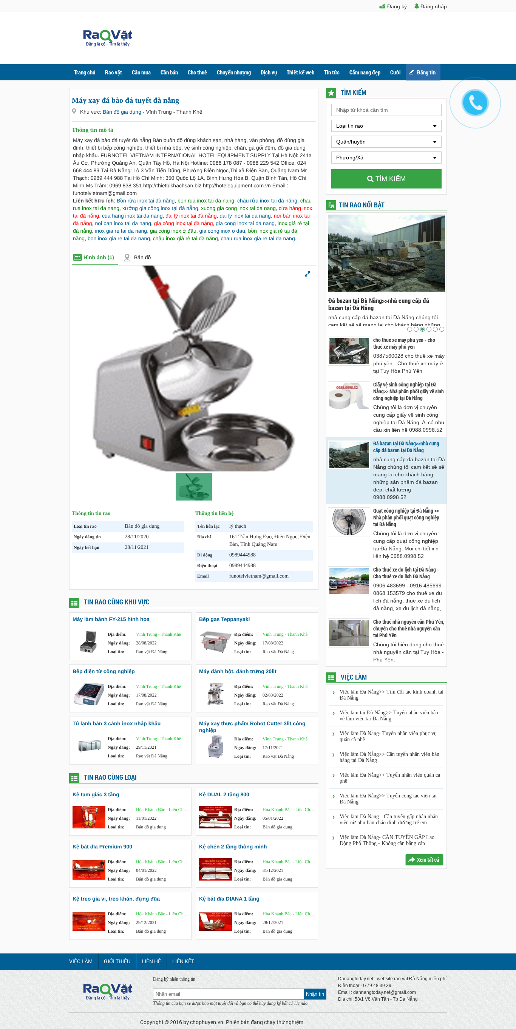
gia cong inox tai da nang (245, 223)
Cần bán (169, 72)
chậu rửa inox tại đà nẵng (267, 201)
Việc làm (81, 961)
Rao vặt (113, 72)
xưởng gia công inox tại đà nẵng (160, 208)
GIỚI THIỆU (117, 961)
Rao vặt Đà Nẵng (151, 651)
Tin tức (332, 72)
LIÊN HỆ (151, 961)
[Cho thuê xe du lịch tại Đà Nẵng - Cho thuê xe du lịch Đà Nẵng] (349, 580)
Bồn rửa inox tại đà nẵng (146, 201)
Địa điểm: (117, 634)
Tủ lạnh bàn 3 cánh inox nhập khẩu (117, 723)
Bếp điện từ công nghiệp (104, 671)
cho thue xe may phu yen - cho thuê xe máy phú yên (404, 343)
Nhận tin (315, 994)
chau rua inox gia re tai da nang (258, 238)
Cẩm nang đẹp (364, 72)
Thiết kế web (300, 72)
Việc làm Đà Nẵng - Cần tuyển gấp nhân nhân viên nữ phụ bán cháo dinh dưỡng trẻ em (389, 819)
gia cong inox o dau (222, 231)
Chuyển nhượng (234, 72)
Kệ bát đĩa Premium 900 (102, 847)
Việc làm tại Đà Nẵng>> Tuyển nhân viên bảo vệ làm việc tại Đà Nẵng (389, 716)
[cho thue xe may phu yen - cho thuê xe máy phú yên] (349, 351)
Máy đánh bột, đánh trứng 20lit (238, 671)
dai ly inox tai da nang (244, 216)
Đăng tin (426, 72)
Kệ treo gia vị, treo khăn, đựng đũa (116, 899)
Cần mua (141, 72)
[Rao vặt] (107, 45)
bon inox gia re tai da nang (119, 238)
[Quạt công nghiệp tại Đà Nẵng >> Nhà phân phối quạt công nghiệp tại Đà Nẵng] (349, 521)
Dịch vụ (269, 72)
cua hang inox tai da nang (132, 216)
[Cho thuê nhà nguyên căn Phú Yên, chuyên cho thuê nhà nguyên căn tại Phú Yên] (349, 632)
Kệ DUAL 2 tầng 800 (224, 794)
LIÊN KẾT (183, 961)
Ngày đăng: (119, 643)
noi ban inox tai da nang (123, 223)
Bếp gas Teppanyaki (224, 619)
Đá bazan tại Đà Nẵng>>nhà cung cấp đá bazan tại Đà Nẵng (378, 304)
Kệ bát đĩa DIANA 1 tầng (229, 899)
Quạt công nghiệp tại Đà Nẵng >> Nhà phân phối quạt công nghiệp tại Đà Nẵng (406, 517)
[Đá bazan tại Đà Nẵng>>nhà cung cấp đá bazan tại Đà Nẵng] (349, 454)
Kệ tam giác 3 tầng (96, 794)
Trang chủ (84, 72)
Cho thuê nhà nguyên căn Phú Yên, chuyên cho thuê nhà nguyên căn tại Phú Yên (408, 628)
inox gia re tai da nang (121, 231)
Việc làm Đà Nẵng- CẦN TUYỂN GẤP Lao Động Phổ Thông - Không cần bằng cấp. (387, 840)
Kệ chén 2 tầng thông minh (233, 847)
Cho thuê (197, 72)
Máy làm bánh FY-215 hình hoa (111, 619)
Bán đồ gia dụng (123, 112)
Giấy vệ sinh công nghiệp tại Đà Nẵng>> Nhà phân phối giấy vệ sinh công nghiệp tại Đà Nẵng (408, 391)
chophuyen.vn (206, 1022)
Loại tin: (116, 651)
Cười (395, 72)
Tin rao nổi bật (362, 205)
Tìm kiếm (390, 178)
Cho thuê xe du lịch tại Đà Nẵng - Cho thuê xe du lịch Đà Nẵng (406, 573)
